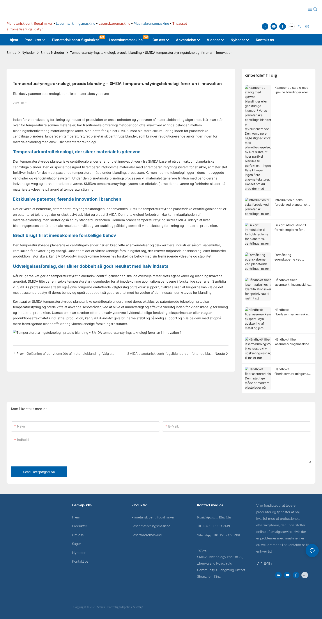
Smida (11, 52)
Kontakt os (80, 561)
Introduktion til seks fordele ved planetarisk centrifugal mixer (291, 202)
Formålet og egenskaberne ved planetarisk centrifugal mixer (290, 257)
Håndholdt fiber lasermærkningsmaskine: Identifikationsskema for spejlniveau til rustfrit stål (292, 282)
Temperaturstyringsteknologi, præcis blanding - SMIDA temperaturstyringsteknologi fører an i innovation (151, 52)
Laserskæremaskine (146, 535)
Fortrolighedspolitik (120, 607)
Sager (76, 544)
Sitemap (138, 607)
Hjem (76, 517)
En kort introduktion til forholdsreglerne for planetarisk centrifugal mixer (290, 227)
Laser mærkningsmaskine (150, 526)
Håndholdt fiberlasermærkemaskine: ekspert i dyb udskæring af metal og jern (292, 312)
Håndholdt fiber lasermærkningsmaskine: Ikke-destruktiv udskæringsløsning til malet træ (292, 341)
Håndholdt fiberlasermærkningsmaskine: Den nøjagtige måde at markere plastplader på (293, 371)
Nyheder (28, 52)
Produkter (79, 526)
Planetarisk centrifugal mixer (152, 517)
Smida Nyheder (52, 52)
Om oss (77, 535)
